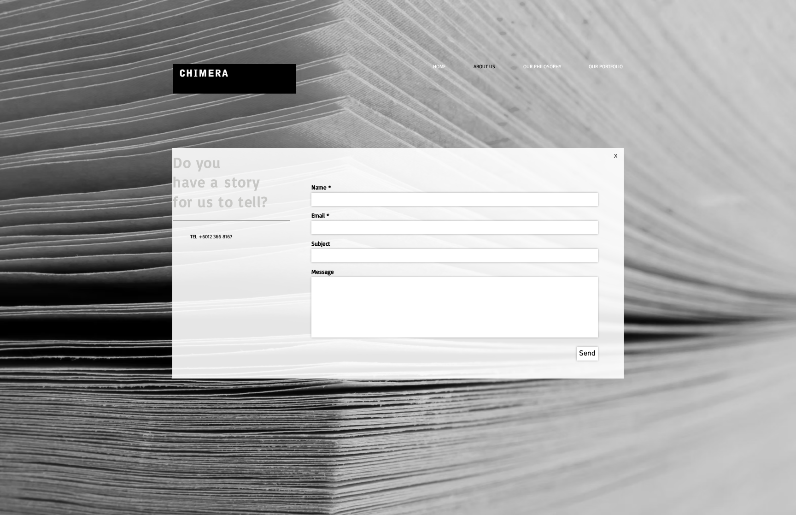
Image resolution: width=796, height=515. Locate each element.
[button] (612, 66)
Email (318, 216)
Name (319, 187)
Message (322, 272)
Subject (320, 244)
